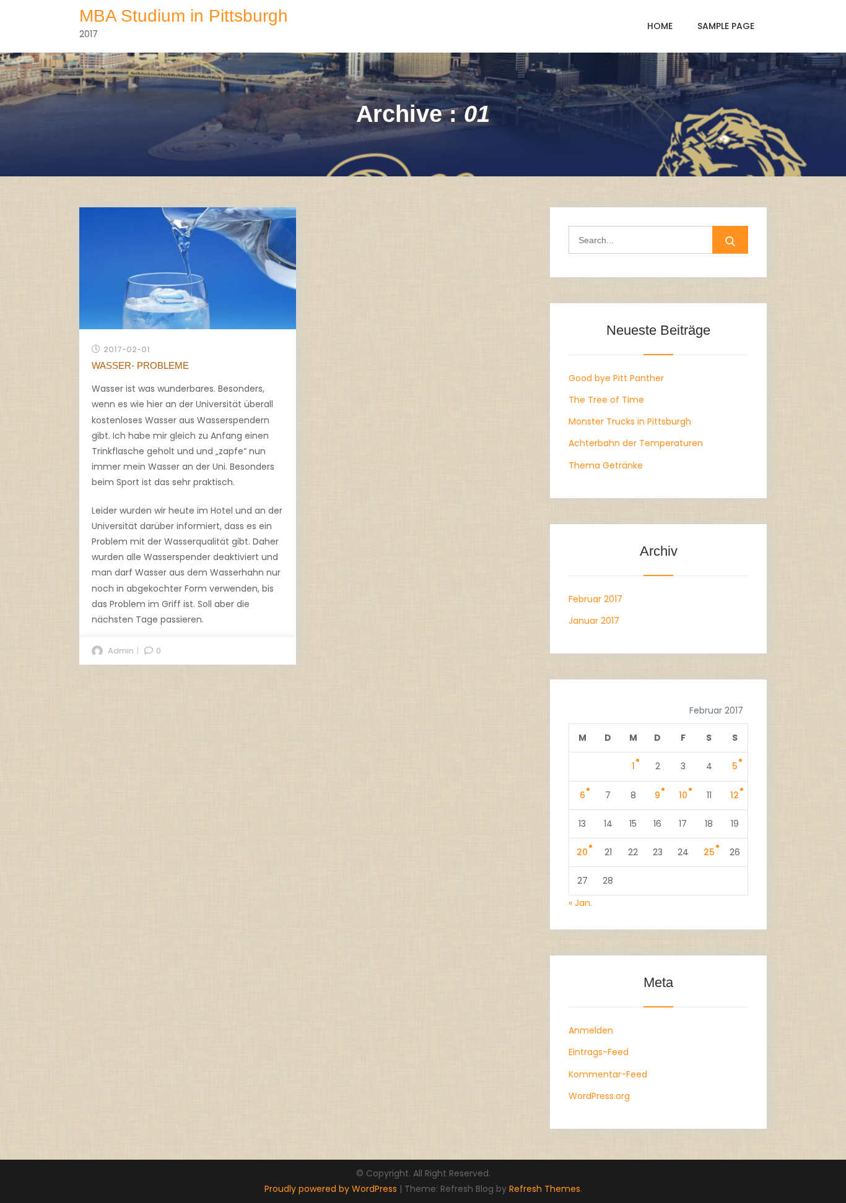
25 (709, 852)
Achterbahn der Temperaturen (636, 443)
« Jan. (580, 903)
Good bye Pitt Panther (616, 378)
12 (734, 795)
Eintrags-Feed (599, 1052)
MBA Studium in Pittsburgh (183, 15)
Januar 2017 (594, 620)
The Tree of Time (606, 400)
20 (582, 852)
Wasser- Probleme (140, 365)
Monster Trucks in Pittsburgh (630, 421)
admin (121, 651)
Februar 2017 (595, 599)
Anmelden (591, 1030)
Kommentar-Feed (608, 1074)
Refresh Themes (544, 1189)
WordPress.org (599, 1096)
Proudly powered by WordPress (331, 1189)
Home (660, 26)
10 (683, 795)
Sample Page (725, 26)
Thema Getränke (606, 465)
